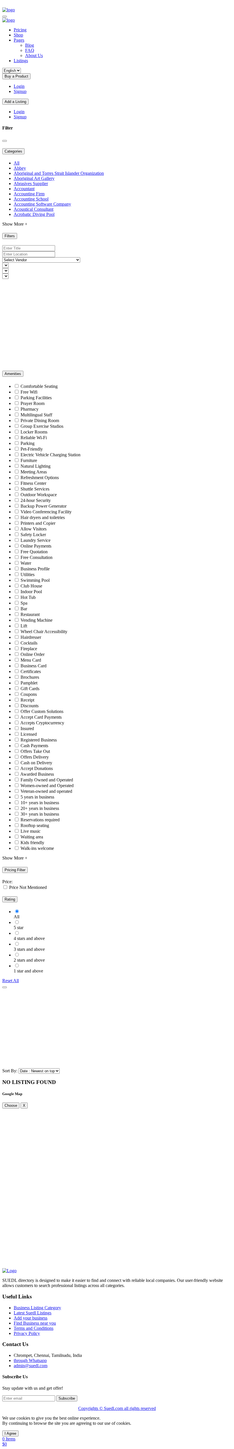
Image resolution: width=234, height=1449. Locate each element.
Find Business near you (35, 1323)
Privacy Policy (27, 1333)
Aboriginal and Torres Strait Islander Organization (59, 173)
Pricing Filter (15, 870)
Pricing (20, 29)
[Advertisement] (117, 324)
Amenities (13, 374)
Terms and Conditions (33, 1328)
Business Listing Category (37, 1307)
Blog (29, 45)
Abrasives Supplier (31, 183)
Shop (18, 35)
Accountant (24, 188)
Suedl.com (114, 1408)
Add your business (30, 1318)
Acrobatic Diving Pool (34, 214)
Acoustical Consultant (33, 209)
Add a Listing (15, 102)
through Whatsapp (30, 1360)
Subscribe (66, 1398)
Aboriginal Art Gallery (34, 178)
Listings (21, 60)
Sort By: (9, 1070)
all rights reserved (140, 1408)
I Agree (10, 1433)
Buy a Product (16, 76)
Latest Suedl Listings (32, 1312)
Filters (10, 236)
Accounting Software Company (42, 204)
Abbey (20, 168)
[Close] (4, 141)
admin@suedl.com (30, 1365)
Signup (20, 91)
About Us (34, 55)
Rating (10, 899)
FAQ (29, 50)
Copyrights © (91, 1408)
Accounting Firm (29, 193)
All (16, 163)
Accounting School (31, 198)
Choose (11, 1105)
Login (19, 86)
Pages (19, 40)
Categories (13, 151)
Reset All (10, 980)
